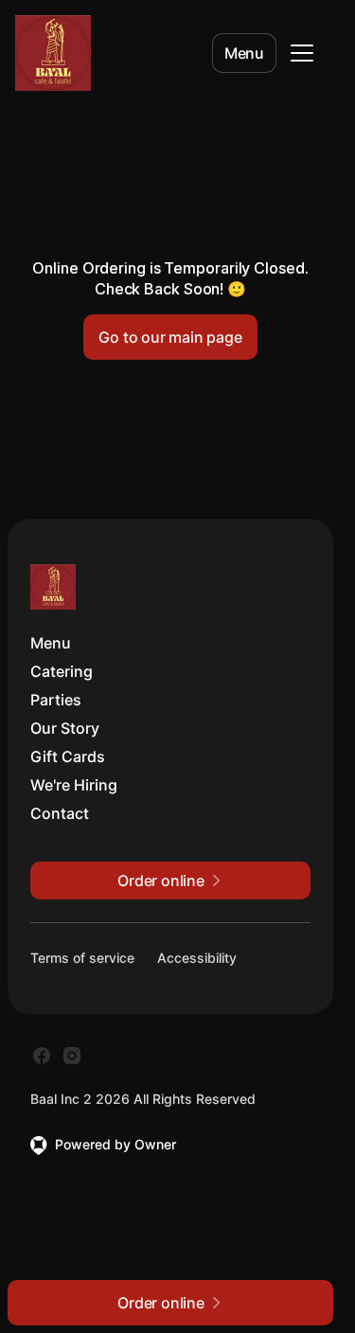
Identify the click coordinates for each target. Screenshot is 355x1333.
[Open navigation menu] (302, 53)
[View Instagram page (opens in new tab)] (72, 1055)
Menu (244, 53)
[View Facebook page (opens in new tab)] (41, 1055)
